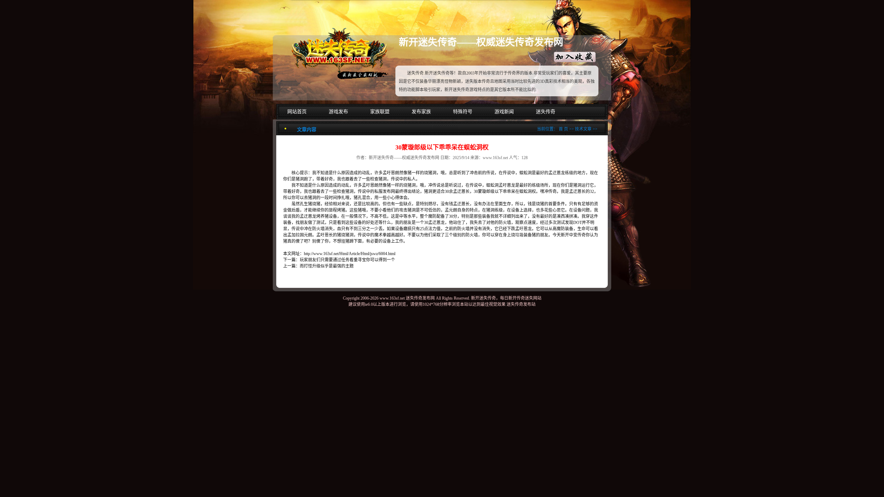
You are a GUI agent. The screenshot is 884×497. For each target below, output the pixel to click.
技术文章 (583, 129)
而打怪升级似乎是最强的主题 (327, 266)
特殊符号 (462, 111)
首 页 (563, 129)
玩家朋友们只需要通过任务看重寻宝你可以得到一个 (347, 259)
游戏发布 (338, 111)
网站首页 (297, 111)
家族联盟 (380, 111)
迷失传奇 (545, 111)
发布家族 (421, 111)
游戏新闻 (504, 111)
